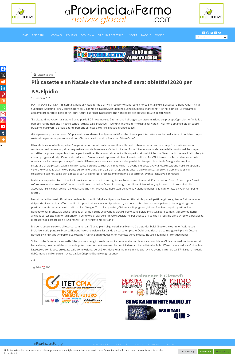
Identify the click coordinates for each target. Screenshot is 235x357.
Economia (87, 35)
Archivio (171, 344)
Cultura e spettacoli (111, 35)
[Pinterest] (3, 94)
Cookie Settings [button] (187, 351)
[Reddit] (3, 82)
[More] (3, 139)
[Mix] (3, 101)
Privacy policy (222, 351)
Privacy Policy (100, 344)
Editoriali (38, 35)
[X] (3, 75)
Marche (146, 35)
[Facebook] (3, 69)
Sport (133, 35)
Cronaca (56, 35)
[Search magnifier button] (225, 37)
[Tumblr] (3, 133)
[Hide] (1, 145)
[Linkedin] (3, 88)
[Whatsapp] (3, 107)
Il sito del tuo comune (147, 344)
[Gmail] (3, 114)
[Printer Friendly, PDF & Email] (41, 267)
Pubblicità (121, 344)
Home (24, 35)
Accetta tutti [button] (205, 351)
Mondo (159, 35)
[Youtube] (3, 126)
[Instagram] (3, 120)
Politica (71, 35)
